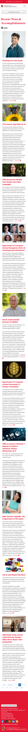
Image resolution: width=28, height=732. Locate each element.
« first (3, 685)
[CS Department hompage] (14, 728)
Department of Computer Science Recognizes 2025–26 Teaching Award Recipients (13, 247)
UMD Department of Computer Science (11, 6)
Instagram (9, 721)
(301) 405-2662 (11, 718)
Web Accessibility (5, 724)
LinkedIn (13, 721)
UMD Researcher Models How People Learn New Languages (12, 181)
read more (12, 100)
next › (17, 687)
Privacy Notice (14, 724)
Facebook (2, 721)
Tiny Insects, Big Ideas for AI (14, 124)
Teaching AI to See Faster (12, 60)
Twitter (6, 721)
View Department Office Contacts (9, 705)
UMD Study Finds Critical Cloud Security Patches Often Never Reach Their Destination (12, 638)
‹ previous (9, 685)
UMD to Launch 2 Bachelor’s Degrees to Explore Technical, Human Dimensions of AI (13, 447)
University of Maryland (14, 1)
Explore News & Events (14, 12)
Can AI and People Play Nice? (14, 575)
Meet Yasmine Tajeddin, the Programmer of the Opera (13, 517)
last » (21, 687)
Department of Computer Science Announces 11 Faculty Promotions (12, 384)
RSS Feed (17, 721)
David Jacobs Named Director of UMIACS (10, 320)
